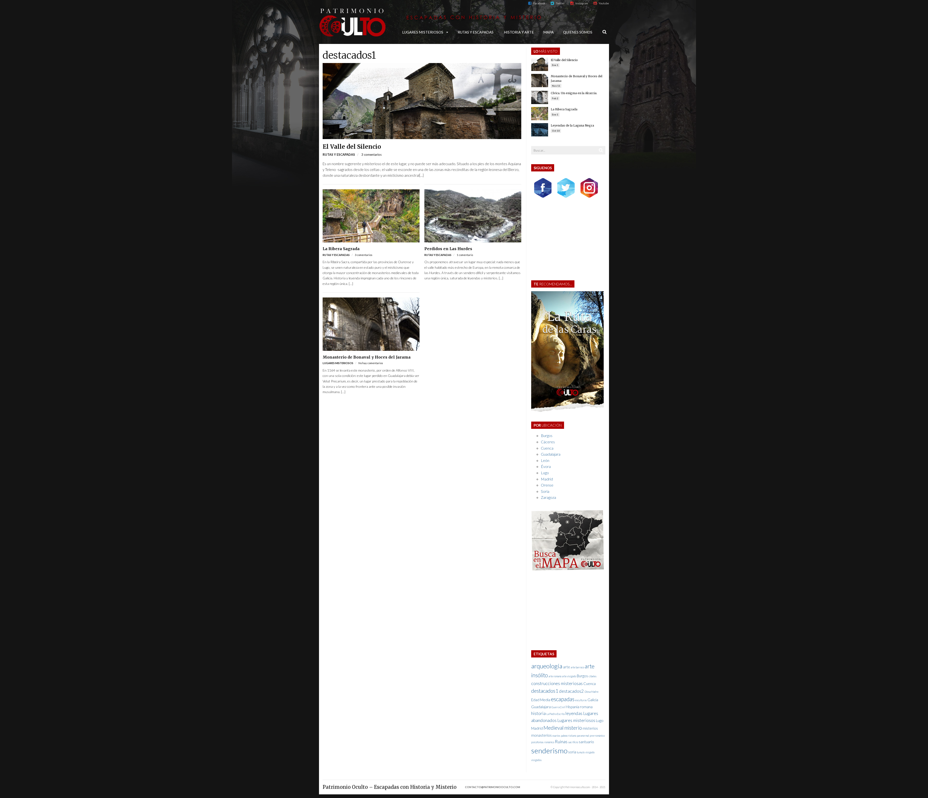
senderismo (549, 750)
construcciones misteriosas (557, 683)
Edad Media (540, 700)
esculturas (581, 700)
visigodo (589, 752)
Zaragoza (548, 497)
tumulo (581, 752)
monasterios (541, 735)
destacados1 (349, 55)
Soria (545, 491)
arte (566, 667)
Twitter (560, 3)
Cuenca (547, 448)
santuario (586, 742)
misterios (590, 728)
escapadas (562, 699)
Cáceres (548, 441)
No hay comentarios (370, 363)
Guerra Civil (558, 707)
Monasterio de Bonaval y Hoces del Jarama (367, 357)
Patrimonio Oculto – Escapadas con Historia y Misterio (390, 787)
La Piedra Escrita (555, 713)
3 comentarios (371, 154)
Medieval (554, 728)
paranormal (583, 735)
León (545, 460)
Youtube (604, 3)
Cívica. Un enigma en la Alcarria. (574, 93)
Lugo (545, 472)
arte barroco (577, 667)
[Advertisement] (568, 240)
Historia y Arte (519, 32)
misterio (573, 728)
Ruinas (561, 741)
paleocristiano (568, 735)
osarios (556, 735)
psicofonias (537, 742)
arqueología (546, 666)
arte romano (555, 676)
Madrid (547, 479)
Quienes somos (577, 32)
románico (549, 742)
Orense (547, 485)
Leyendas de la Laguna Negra (572, 125)
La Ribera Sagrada (341, 248)
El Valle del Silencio (352, 146)
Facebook (539, 3)
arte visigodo (569, 676)
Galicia (592, 700)
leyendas (573, 713)
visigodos (536, 760)
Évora (546, 466)
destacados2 (571, 691)
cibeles (592, 676)
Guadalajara (550, 454)
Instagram (581, 3)
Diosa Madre (591, 691)
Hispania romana (579, 707)
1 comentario (465, 254)
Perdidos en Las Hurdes (448, 248)
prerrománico (597, 735)
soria (572, 752)
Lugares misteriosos (422, 32)
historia (538, 713)
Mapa (548, 32)
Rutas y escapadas (475, 32)
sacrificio (573, 742)
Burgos (546, 435)
